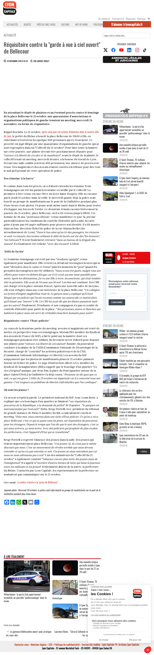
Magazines (131, 18)
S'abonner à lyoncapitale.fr (127, 24)
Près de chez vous (46, 24)
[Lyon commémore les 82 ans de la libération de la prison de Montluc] (110, 439)
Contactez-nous (21, 644)
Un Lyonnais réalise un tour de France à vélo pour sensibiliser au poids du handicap (134, 412)
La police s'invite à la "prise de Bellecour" (37, 482)
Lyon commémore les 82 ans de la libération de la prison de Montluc (133, 439)
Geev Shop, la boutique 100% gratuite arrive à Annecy (133, 425)
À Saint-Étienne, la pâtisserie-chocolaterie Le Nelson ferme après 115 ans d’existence (133, 349)
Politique (98, 24)
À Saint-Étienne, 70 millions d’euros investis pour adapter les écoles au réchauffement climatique (134, 164)
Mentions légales (38, 644)
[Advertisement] (52, 87)
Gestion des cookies (91, 644)
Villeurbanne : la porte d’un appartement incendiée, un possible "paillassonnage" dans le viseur (25, 598)
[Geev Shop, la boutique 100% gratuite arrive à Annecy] (110, 427)
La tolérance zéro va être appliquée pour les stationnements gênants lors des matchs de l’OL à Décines (134, 395)
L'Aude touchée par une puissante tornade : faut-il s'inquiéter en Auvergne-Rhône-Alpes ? (134, 364)
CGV (50, 644)
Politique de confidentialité (67, 644)
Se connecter (104, 18)
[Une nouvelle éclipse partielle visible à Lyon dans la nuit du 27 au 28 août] (65, 574)
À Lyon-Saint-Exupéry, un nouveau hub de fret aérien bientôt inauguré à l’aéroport (134, 181)
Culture (65, 24)
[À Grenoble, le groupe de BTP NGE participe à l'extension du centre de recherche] (110, 379)
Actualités (12, 24)
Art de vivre (81, 24)
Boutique (141, 18)
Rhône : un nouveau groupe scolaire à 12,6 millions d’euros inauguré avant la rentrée (133, 334)
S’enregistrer (118, 18)
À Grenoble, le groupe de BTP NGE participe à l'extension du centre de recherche (133, 379)
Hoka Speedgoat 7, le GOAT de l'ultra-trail (133, 194)
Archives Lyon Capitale (129, 644)
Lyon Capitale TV (109, 644)
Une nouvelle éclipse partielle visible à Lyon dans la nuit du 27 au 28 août (133, 148)
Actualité (16, 625)
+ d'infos (143, 451)
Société (27, 24)
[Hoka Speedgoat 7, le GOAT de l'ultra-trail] (110, 196)
